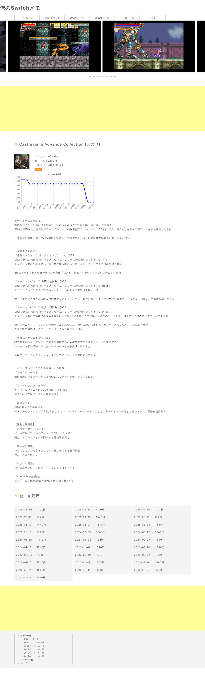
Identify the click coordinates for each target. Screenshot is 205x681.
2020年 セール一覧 (34, 646)
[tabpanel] (149, 46)
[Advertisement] (96, 108)
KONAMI (53, 156)
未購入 (38, 170)
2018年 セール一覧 (34, 653)
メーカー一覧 (127, 17)
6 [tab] (111, 76)
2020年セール (102, 17)
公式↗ (93, 144)
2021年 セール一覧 (34, 642)
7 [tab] (115, 76)
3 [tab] (98, 76)
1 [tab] (90, 76)
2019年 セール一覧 (34, 649)
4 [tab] (102, 76)
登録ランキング (52, 17)
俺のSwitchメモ (20, 8)
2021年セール (77, 17)
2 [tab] (94, 76)
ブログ (152, 17)
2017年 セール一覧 (34, 656)
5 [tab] (106, 76)
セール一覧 (27, 17)
